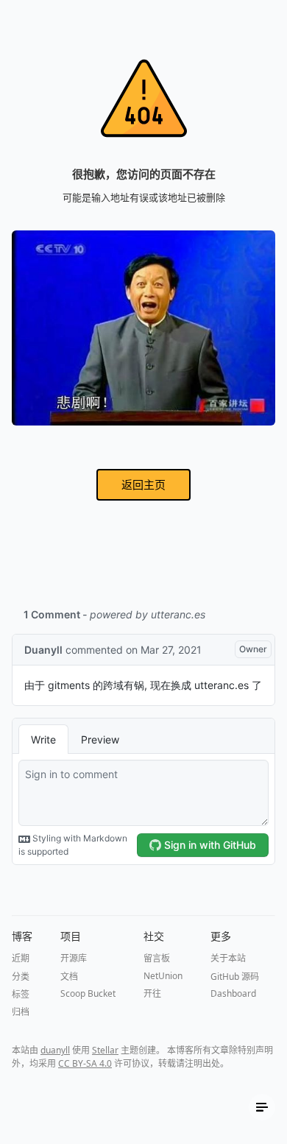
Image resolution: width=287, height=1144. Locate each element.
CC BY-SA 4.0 (85, 1063)
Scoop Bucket (88, 993)
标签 (20, 994)
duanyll (55, 1050)
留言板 (157, 958)
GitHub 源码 (234, 976)
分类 (20, 976)
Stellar (105, 1050)
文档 (69, 976)
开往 (152, 993)
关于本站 (228, 958)
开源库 (73, 958)
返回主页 (143, 484)
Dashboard (233, 993)
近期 (20, 958)
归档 (20, 1012)
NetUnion (163, 976)
